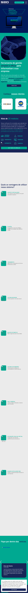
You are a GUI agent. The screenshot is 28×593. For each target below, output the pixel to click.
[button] (1, 104)
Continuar (14, 589)
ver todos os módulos (14, 148)
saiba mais (14, 85)
